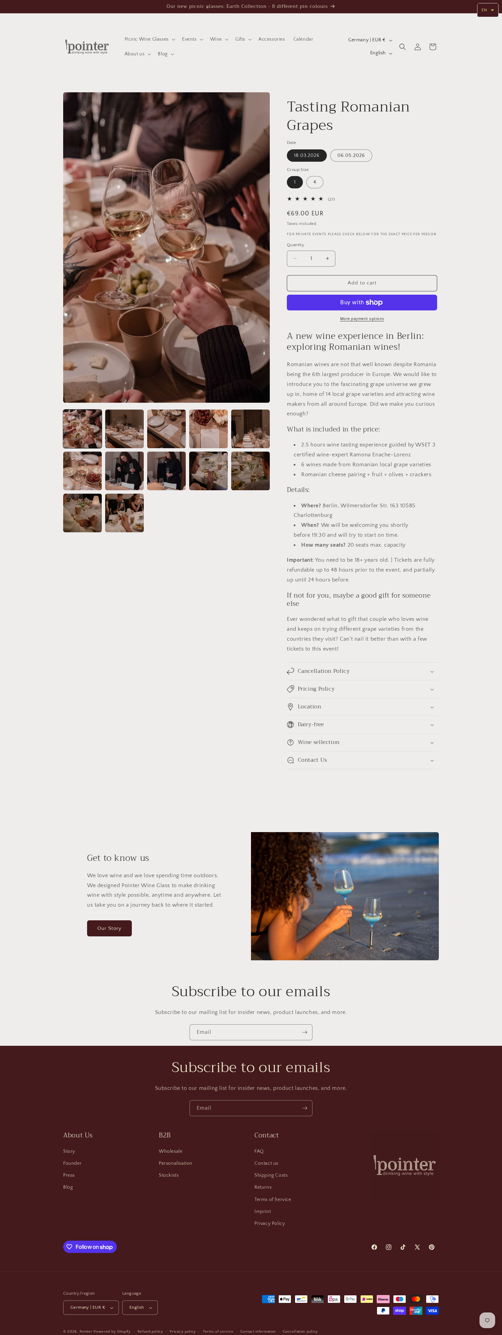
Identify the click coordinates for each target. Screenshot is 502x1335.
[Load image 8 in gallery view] (166, 471)
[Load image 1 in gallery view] (82, 429)
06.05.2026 (351, 155)
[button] (149, 39)
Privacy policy (183, 1332)
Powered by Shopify (112, 1332)
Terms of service (218, 1332)
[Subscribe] (304, 1032)
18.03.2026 (307, 155)
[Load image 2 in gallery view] (124, 429)
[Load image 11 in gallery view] (82, 513)
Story (69, 1151)
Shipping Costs (271, 1175)
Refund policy (150, 1332)
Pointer (86, 1332)
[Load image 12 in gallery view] (124, 513)
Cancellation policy (300, 1332)
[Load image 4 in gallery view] (208, 429)
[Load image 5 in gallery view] (250, 429)
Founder (72, 1163)
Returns (262, 1187)
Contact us (266, 1163)
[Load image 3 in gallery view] (166, 429)
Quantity (295, 244)
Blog (68, 1187)
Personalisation (176, 1163)
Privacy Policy (269, 1223)
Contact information (258, 1332)
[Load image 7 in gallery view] (124, 471)
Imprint (262, 1211)
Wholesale (170, 1151)
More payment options (362, 319)
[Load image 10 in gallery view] (250, 471)
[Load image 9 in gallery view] (208, 471)
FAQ (259, 1151)
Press (69, 1175)
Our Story (109, 928)
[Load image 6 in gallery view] (82, 471)
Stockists (169, 1175)
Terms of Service (272, 1199)
